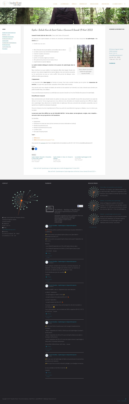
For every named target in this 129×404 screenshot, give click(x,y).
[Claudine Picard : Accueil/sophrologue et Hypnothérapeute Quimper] (12, 4)
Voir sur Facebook (48, 255)
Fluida (118, 401)
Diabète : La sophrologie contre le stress (110, 214)
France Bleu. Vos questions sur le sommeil (111, 187)
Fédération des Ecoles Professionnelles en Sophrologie (8, 38)
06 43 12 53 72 (113, 53)
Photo (49, 277)
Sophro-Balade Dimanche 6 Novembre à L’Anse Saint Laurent (41, 157)
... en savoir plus (92, 227)
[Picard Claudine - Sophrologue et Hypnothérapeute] (49, 209)
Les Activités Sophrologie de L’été (83, 157)
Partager (48, 257)
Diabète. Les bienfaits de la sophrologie (110, 200)
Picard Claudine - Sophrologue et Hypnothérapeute (62, 225)
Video (49, 253)
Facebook (112, 63)
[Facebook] (126, 399)
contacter (43, 143)
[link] (124, 4)
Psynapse (4, 48)
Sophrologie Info (6, 46)
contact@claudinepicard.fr (116, 55)
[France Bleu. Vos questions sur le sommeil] (93, 192)
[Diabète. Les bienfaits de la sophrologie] (93, 205)
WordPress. (124, 401)
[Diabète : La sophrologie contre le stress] (93, 219)
